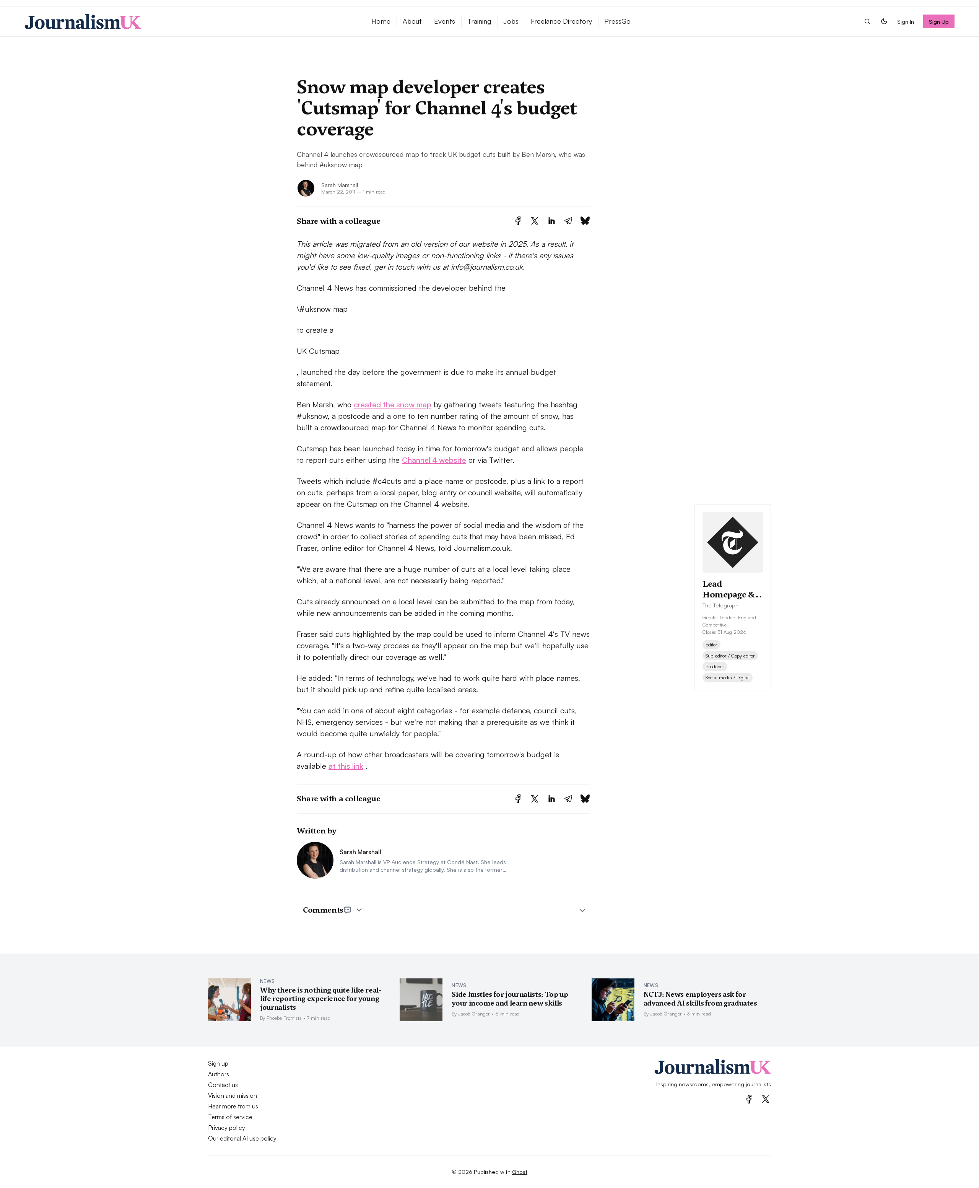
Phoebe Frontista (284, 1018)
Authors (218, 1074)
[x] (765, 1099)
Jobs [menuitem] (511, 21)
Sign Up (939, 21)
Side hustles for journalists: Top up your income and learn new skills (510, 998)
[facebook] (749, 1099)
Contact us (223, 1085)
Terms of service (230, 1117)
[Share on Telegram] (568, 221)
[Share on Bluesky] (585, 221)
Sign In (905, 21)
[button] (867, 21)
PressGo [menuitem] (617, 21)
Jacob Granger (474, 1014)
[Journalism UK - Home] (188, 21)
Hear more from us (233, 1106)
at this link (346, 766)
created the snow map (392, 404)
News (267, 981)
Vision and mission (232, 1095)
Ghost (519, 1171)
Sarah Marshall (339, 184)
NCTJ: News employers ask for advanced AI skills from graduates (700, 998)
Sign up (218, 1063)
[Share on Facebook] (518, 221)
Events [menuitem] (444, 21)
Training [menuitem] (479, 21)
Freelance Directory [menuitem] (561, 21)
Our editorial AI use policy (242, 1138)
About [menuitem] (412, 21)
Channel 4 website (434, 460)
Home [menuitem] (380, 21)
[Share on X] (534, 221)
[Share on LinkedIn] (551, 221)
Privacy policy (226, 1127)
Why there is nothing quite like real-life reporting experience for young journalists (320, 998)
